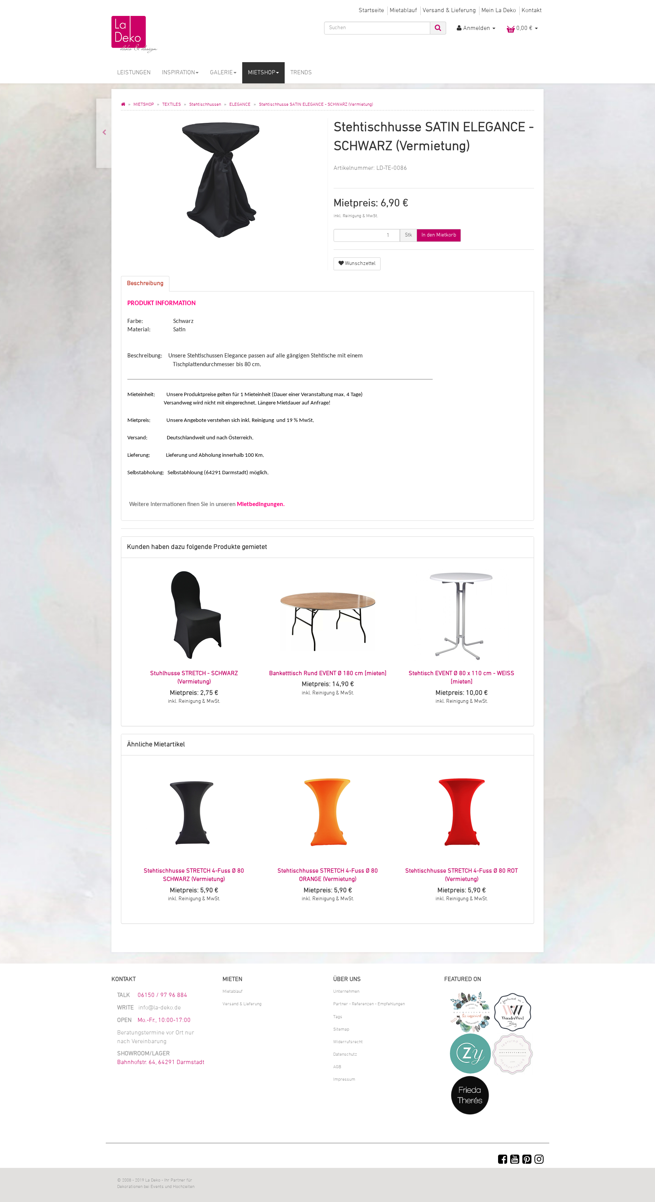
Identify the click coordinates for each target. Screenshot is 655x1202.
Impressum (344, 1079)
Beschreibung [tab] (145, 283)
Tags (337, 1017)
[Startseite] (123, 104)
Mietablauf (403, 10)
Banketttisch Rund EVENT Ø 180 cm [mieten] (328, 673)
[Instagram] (539, 1160)
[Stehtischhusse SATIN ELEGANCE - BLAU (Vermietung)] (104, 133)
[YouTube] (514, 1160)
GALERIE (221, 73)
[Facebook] (502, 1160)
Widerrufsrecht (348, 1042)
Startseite (371, 10)
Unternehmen (346, 991)
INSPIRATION (178, 73)
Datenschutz (345, 1054)
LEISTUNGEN (133, 73)
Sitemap (341, 1029)
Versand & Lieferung (449, 10)
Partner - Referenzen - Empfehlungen (369, 1004)
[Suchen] (438, 28)
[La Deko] (179, 35)
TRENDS (301, 73)
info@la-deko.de (159, 1008)
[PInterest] (526, 1160)
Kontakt (532, 10)
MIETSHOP (261, 73)
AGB (337, 1067)
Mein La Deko (498, 10)
